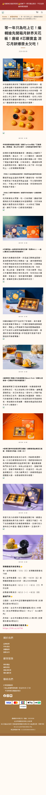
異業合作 (6, 652)
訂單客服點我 (8, 685)
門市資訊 (6, 646)
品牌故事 (6, 644)
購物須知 (6, 667)
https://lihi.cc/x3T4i (13, 628)
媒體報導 (6, 649)
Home (4, 17)
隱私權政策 (7, 673)
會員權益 (6, 664)
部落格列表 (14, 17)
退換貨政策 (7, 670)
